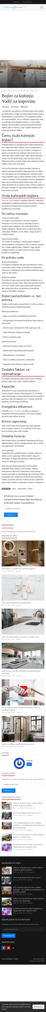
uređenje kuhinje (21, 489)
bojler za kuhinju (15, 411)
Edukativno (6, 543)
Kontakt (15, 959)
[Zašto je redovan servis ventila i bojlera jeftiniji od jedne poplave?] (7, 806)
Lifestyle (5, 718)
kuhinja (14, 489)
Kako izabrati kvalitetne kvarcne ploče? (16, 603)
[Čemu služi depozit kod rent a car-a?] (7, 816)
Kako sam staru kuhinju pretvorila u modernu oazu (20, 637)
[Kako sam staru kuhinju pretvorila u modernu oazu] (23, 622)
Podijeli (25, 107)
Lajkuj (6, 107)
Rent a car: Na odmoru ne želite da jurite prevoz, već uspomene (28, 836)
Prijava (16, 2)
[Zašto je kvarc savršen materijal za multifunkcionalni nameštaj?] (23, 656)
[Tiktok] (13, 948)
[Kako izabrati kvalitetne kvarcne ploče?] (23, 588)
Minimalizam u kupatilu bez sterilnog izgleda (18, 569)
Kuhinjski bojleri (8, 200)
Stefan (29, 760)
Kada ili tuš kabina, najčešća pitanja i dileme (18, 744)
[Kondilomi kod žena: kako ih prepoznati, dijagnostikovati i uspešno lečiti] (7, 847)
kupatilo (30, 489)
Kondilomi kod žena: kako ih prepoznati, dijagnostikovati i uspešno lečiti (28, 845)
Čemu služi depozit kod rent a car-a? (27, 813)
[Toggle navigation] (41, 7)
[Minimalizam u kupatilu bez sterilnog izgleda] (23, 553)
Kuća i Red (6, 577)
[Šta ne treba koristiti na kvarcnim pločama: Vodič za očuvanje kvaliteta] (23, 692)
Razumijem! (38, 1007)
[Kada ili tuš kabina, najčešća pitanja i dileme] (23, 729)
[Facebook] (4, 948)
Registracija (27, 2)
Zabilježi (15, 107)
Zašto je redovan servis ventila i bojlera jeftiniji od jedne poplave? (28, 804)
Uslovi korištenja (7, 959)
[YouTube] (8, 948)
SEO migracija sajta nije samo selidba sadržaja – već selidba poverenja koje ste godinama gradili (28, 825)
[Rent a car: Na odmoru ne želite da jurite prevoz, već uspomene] (7, 837)
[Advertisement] (23, 35)
